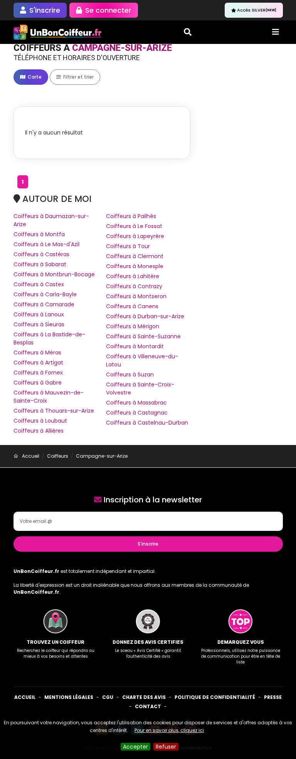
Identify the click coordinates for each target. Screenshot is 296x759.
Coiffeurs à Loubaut (40, 421)
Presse (273, 697)
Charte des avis (144, 697)
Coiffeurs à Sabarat (39, 264)
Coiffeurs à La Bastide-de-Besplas (49, 338)
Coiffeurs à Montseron (136, 296)
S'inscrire (148, 544)
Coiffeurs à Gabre (37, 382)
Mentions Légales (68, 697)
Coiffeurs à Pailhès (131, 216)
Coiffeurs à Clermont (134, 256)
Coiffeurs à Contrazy (134, 286)
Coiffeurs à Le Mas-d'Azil (46, 244)
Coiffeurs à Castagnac (137, 412)
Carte (34, 77)
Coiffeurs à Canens (132, 306)
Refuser (166, 747)
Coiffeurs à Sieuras (38, 324)
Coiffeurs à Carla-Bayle (45, 294)
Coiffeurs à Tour (128, 246)
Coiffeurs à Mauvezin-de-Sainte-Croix (48, 397)
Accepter (135, 747)
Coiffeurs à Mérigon (132, 326)
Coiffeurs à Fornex (38, 372)
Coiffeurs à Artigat (38, 362)
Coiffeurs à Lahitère (132, 276)
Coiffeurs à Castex (38, 284)
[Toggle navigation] (275, 32)
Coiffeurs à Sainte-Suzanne (143, 336)
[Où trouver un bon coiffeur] (57, 32)
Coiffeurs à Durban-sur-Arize (145, 316)
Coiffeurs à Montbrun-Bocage (54, 274)
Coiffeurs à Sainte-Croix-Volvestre (140, 388)
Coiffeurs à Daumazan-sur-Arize (51, 220)
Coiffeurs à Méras (37, 352)
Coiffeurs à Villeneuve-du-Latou (142, 360)
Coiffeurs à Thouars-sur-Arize (53, 411)
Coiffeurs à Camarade (43, 304)
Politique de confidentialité (215, 697)
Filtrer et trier (78, 77)
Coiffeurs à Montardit (135, 346)
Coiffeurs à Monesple (134, 266)
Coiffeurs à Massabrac (136, 402)
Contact (148, 706)
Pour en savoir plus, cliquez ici (169, 730)
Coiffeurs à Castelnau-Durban (147, 423)
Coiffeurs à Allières (38, 431)
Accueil (24, 697)
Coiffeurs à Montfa (39, 234)
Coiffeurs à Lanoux (38, 314)
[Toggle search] (187, 32)
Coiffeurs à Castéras (41, 254)
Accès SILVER (256, 10)
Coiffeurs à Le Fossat (134, 226)
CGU (107, 697)
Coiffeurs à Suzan (130, 374)
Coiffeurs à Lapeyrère (135, 236)
